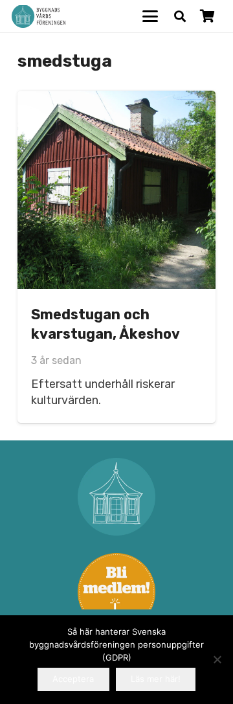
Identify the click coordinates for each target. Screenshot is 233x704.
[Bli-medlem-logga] (116, 592)
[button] (150, 16)
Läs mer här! (156, 679)
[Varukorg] (207, 16)
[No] (216, 659)
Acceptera (73, 679)
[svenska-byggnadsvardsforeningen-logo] (38, 16)
